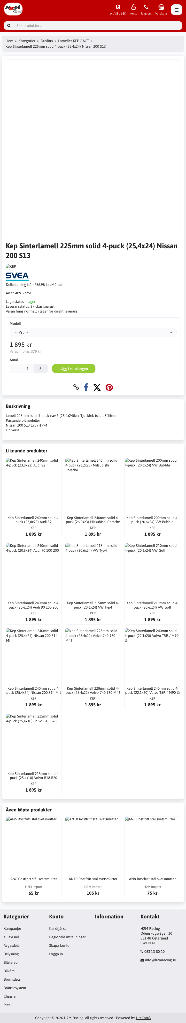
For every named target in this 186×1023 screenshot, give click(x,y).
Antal (14, 360)
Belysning (11, 954)
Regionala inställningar (67, 937)
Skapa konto (59, 945)
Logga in (56, 954)
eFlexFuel (11, 937)
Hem (9, 41)
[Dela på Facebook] (86, 387)
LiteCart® (143, 1018)
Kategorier (27, 41)
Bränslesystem (15, 988)
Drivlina (47, 41)
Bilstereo (11, 962)
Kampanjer (12, 928)
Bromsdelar (13, 979)
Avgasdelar (12, 945)
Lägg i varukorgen (74, 368)
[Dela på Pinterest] (109, 387)
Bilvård (9, 971)
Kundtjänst (57, 928)
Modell (15, 323)
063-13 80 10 (154, 951)
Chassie (10, 996)
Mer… (8, 1005)
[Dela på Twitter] (97, 387)
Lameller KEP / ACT (73, 41)
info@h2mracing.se (160, 960)
